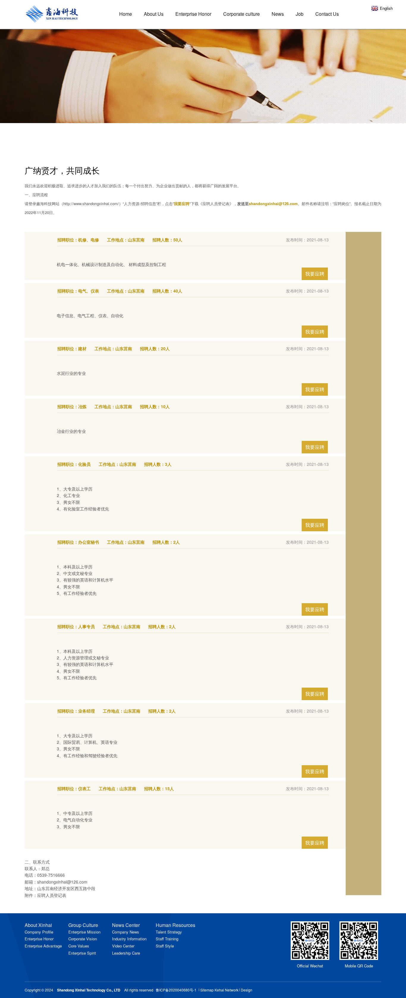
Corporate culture (241, 13)
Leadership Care (126, 953)
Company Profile (39, 932)
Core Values (78, 946)
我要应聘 (314, 273)
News (278, 13)
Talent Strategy (169, 932)
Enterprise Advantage (43, 946)
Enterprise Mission (84, 932)
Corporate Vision (82, 939)
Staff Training (167, 939)
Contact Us (327, 13)
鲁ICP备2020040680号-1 (176, 989)
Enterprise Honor (193, 13)
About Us (153, 13)
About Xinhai (38, 925)
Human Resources (175, 925)
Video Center (123, 946)
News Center (126, 925)
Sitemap (207, 989)
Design (246, 989)
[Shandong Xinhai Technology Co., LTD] (54, 11)
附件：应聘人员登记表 (45, 895)
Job (299, 13)
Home (125, 13)
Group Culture (83, 925)
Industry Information (129, 939)
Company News (125, 932)
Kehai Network (226, 989)
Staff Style (165, 946)
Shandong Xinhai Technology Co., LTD (88, 990)
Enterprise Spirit (82, 953)
